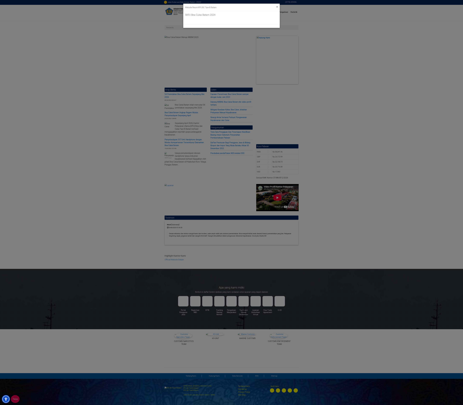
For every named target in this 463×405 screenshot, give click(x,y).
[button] (5, 399)
